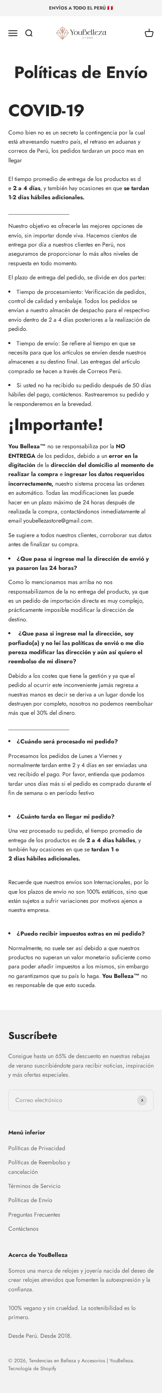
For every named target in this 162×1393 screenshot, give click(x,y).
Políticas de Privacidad (36, 1148)
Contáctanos (23, 1228)
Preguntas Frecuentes (34, 1214)
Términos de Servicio (34, 1186)
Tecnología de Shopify (32, 1368)
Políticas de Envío (30, 1200)
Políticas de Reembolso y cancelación (39, 1166)
